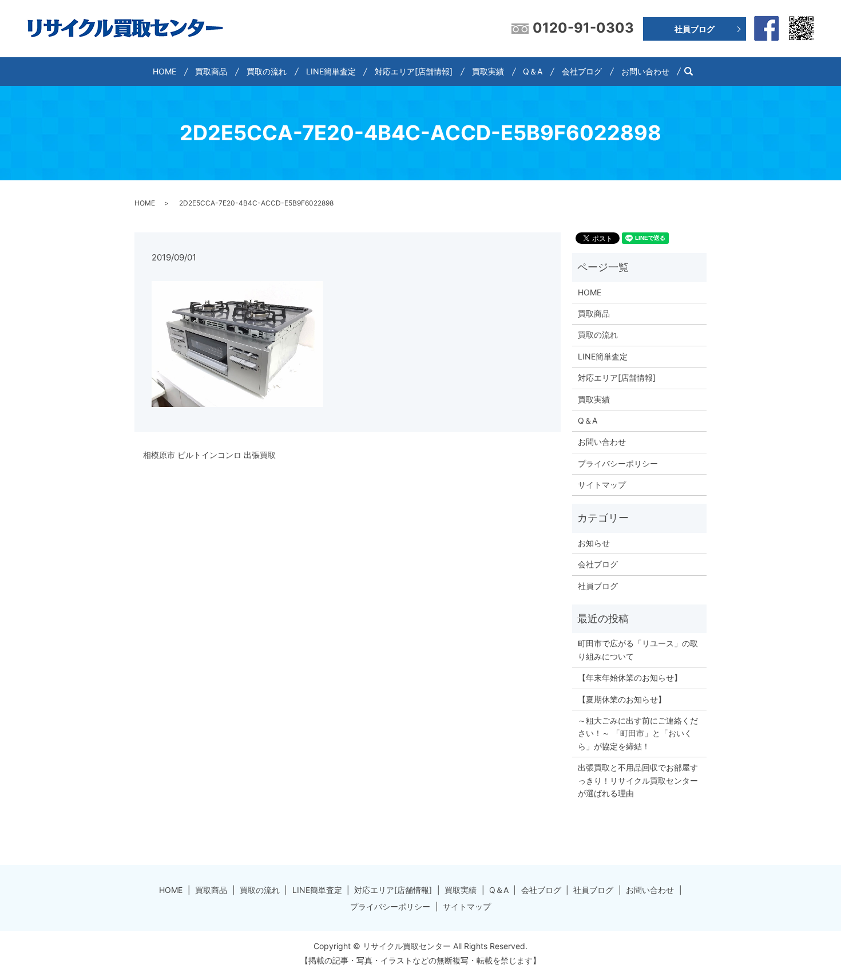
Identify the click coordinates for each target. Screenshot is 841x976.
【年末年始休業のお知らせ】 (630, 677)
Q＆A (532, 71)
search (693, 71)
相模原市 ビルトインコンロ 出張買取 (209, 455)
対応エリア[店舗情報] (414, 71)
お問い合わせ (645, 71)
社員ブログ (695, 29)
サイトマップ (602, 484)
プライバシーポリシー (618, 463)
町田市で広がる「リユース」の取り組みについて (638, 649)
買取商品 (211, 71)
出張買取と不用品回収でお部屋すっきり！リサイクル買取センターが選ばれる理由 (638, 780)
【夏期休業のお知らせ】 (622, 699)
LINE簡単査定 (331, 71)
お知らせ (594, 543)
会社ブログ (582, 71)
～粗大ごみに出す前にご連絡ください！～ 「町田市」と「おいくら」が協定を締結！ (638, 733)
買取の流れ (267, 71)
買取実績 (488, 71)
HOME (164, 71)
